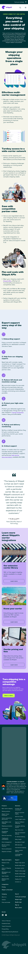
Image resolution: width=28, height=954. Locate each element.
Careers (4, 899)
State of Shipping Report (6, 869)
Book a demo (18, 907)
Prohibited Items (6, 923)
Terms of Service (6, 920)
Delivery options (6, 811)
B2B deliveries (18, 845)
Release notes (5, 862)
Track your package (20, 896)
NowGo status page (20, 873)
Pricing (4, 887)
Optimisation (5, 828)
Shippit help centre (20, 862)
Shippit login (18, 899)
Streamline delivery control (20, 826)
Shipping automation (7, 826)
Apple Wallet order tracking (6, 822)
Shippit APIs (7, 281)
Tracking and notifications (5, 839)
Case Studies (5, 876)
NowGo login (18, 902)
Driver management (7, 842)
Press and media (6, 902)
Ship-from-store (19, 830)
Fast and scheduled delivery (20, 833)
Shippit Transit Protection (5, 814)
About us (4, 897)
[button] (20, 7)
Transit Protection (18, 412)
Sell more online (19, 816)
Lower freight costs (20, 819)
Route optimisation (7, 849)
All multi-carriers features (6, 845)
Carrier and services (20, 876)
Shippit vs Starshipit (7, 889)
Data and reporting (6, 835)
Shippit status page (20, 871)
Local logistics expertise (18, 855)
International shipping (20, 847)
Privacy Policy (5, 929)
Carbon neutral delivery (19, 851)
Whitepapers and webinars (6, 873)
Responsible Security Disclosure (10, 931)
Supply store (18, 879)
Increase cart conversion (18, 809)
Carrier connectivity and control (7, 818)
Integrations (5, 884)
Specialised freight (20, 842)
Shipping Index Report (5, 879)
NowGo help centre (20, 865)
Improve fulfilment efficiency (19, 822)
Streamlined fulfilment (5, 832)
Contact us (18, 881)
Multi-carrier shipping (7, 808)
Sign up (17, 905)
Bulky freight (18, 839)
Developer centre (19, 868)
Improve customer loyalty (19, 813)
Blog (3, 865)
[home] (7, 7)
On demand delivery (20, 836)
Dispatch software (6, 851)
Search (17, 894)
